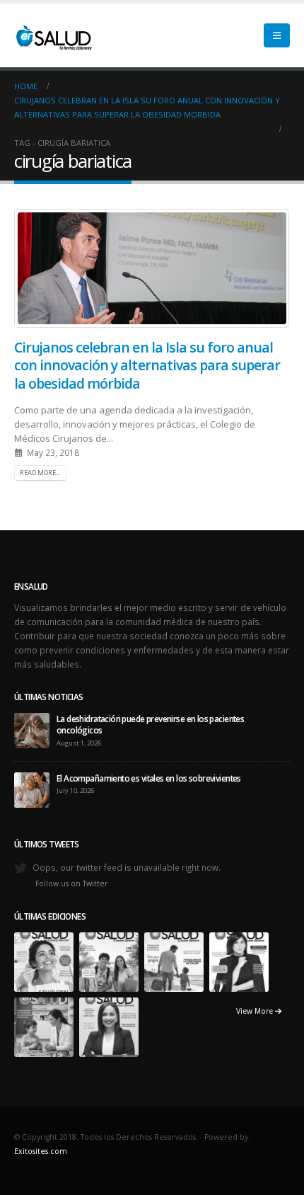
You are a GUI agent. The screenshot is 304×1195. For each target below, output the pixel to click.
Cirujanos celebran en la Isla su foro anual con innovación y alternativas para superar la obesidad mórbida (147, 365)
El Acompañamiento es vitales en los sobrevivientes (149, 778)
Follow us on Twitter (71, 883)
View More (255, 1011)
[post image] (152, 268)
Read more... (40, 472)
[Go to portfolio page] (44, 960)
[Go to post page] (31, 729)
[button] (277, 35)
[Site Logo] (53, 35)
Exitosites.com (40, 1151)
